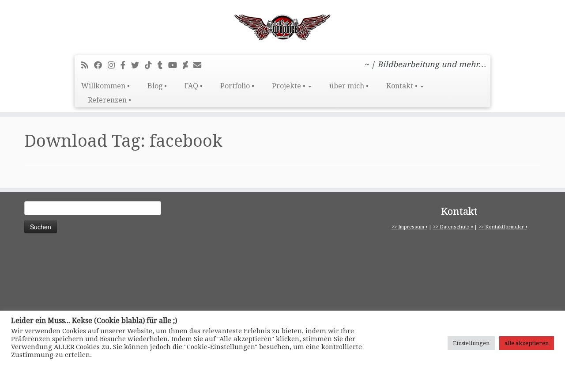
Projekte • (289, 86)
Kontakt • (402, 86)
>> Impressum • (409, 227)
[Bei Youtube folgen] (175, 65)
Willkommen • (105, 86)
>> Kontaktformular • (502, 227)
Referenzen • (109, 100)
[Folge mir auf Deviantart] (188, 65)
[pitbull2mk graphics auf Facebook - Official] (126, 65)
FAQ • (194, 86)
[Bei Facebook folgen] (101, 65)
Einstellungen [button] (471, 343)
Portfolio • (237, 86)
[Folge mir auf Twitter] (138, 65)
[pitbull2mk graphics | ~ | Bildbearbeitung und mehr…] (282, 26)
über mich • (349, 86)
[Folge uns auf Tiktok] (151, 65)
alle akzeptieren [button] (527, 343)
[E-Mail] (200, 65)
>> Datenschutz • (453, 227)
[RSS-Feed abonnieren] (87, 65)
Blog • (157, 86)
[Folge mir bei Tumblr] (163, 65)
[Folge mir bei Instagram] (114, 65)
